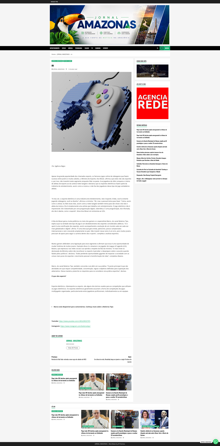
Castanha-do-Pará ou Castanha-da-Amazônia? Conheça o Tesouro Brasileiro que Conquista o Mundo (152, 170)
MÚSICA (70, 48)
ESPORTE (105, 48)
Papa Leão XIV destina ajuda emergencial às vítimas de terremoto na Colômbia (64, 379)
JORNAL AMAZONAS (57, 61)
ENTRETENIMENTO (54, 48)
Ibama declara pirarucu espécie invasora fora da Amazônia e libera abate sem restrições (150, 153)
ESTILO (64, 48)
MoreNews (112, 444)
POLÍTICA (156, 426)
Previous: (69, 358)
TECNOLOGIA (78, 48)
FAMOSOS (97, 48)
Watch (167, 48)
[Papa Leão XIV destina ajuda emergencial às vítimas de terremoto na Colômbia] (91, 381)
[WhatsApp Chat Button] (215, 441)
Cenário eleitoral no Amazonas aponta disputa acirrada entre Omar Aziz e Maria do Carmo (152, 148)
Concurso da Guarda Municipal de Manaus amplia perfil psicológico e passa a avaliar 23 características (117, 395)
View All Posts (73, 348)
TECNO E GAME (68, 61)
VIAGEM (87, 48)
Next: (112, 359)
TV (92, 48)
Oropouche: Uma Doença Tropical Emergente (149, 175)
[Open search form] (157, 48)
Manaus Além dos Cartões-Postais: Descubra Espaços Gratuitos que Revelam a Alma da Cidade (151, 159)
